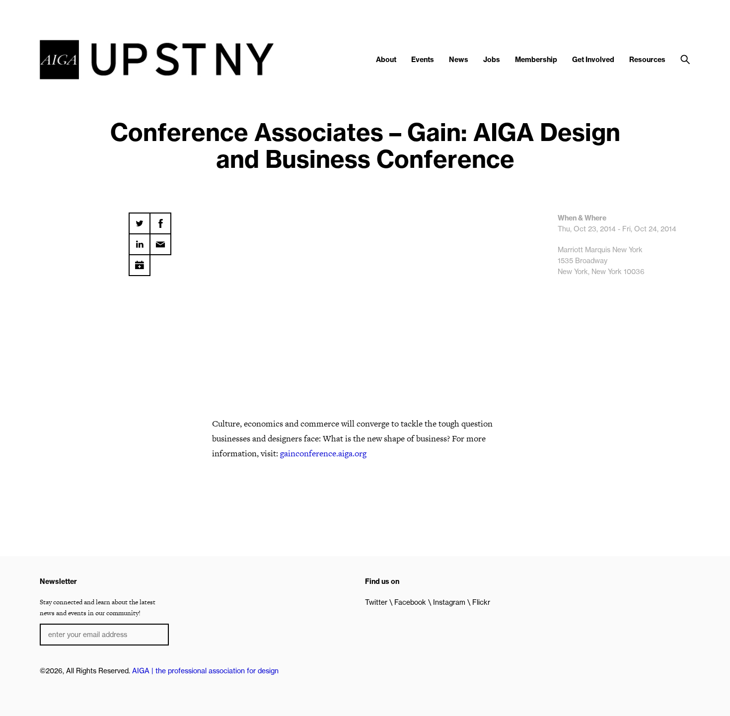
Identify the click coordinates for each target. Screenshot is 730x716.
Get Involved (593, 59)
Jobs (491, 59)
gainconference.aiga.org (323, 453)
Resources (647, 59)
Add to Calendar (139, 261)
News (458, 59)
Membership (536, 59)
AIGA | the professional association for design (205, 670)
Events (422, 59)
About (386, 59)
